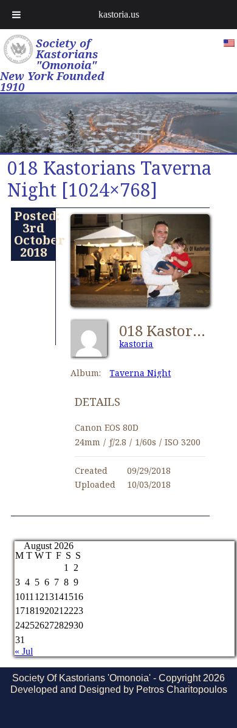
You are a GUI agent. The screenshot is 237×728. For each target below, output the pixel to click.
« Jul (24, 651)
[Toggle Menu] (16, 14)
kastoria (136, 343)
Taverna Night (140, 373)
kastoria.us (118, 14)
